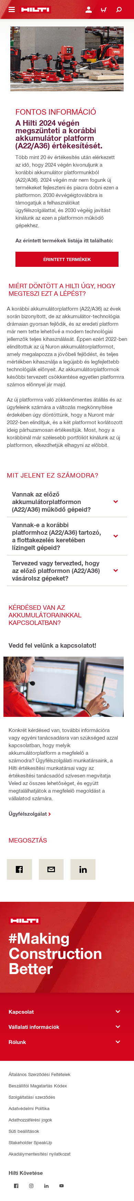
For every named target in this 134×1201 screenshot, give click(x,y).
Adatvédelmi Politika (29, 1108)
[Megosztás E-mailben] (51, 869)
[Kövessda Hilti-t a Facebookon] (16, 1185)
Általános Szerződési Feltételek (39, 1074)
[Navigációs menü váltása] (11, 9)
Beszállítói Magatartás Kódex (38, 1085)
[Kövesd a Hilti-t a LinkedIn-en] (46, 1185)
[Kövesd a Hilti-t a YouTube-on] (61, 1185)
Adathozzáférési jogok (30, 1119)
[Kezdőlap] (35, 9)
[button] (67, 502)
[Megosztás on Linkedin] (83, 869)
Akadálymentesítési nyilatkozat (39, 1153)
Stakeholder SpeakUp (30, 1142)
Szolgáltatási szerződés (32, 1096)
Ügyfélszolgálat (28, 814)
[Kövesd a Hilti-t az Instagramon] (31, 1185)
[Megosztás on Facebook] (19, 869)
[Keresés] (118, 9)
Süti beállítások (24, 1131)
